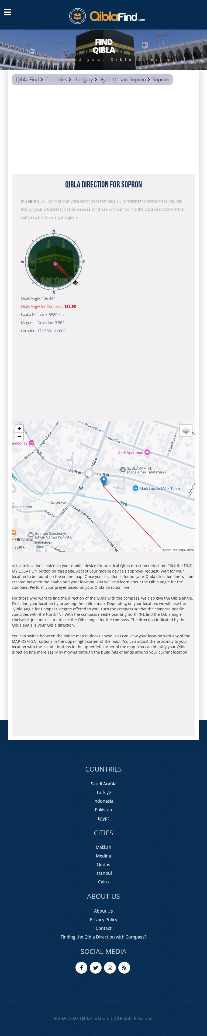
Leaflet (166, 550)
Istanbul (103, 873)
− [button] (19, 436)
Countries (56, 79)
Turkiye (103, 792)
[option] (103, 50)
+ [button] (19, 428)
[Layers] (186, 430)
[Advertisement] (103, 131)
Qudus (103, 864)
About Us (103, 911)
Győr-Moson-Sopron (122, 79)
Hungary (83, 79)
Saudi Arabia (103, 784)
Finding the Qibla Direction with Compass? (103, 937)
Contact (104, 928)
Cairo (103, 882)
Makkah (103, 847)
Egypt (103, 818)
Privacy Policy (103, 920)
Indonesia (103, 801)
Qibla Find (27, 79)
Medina (103, 856)
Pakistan (103, 810)
